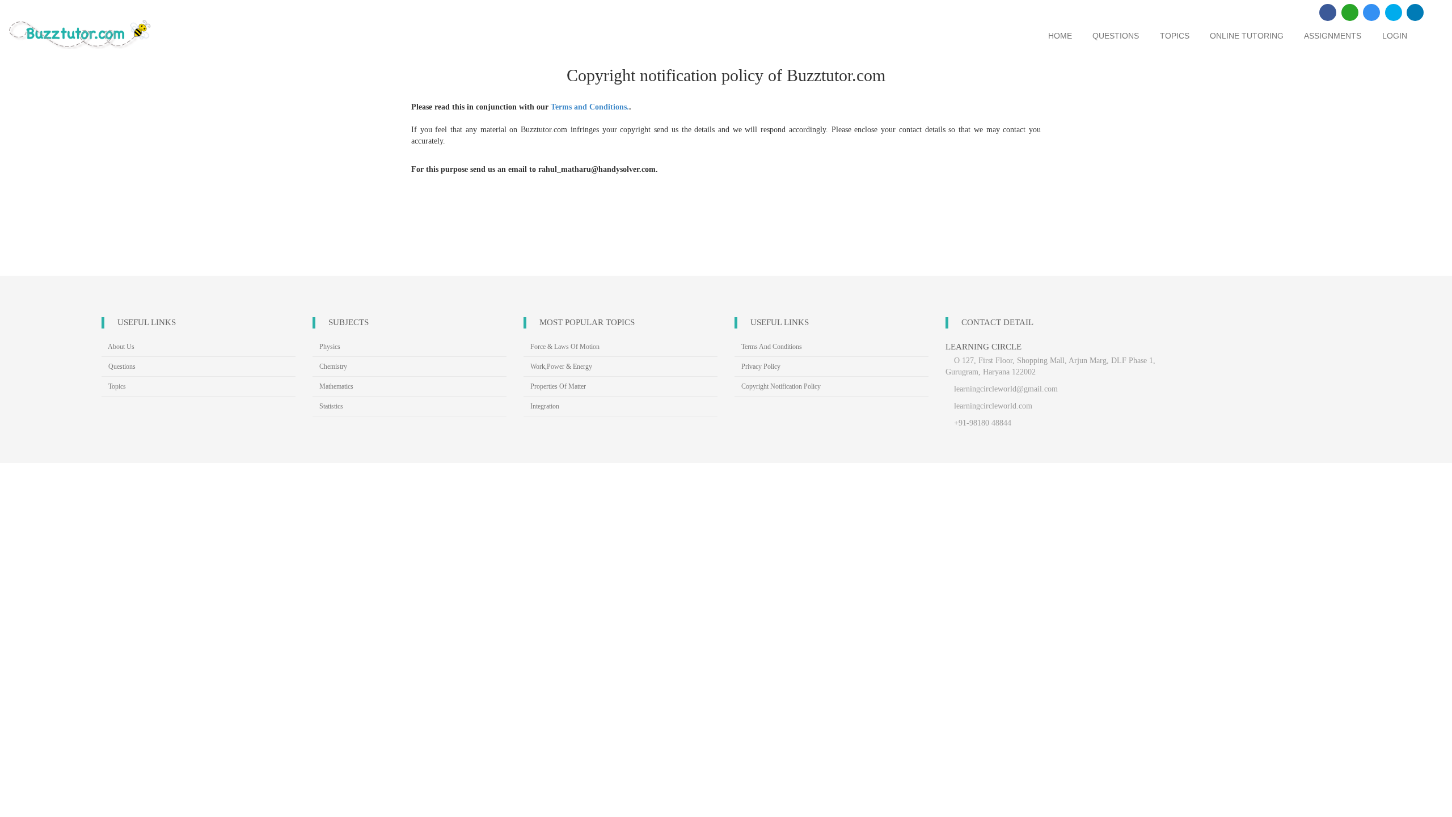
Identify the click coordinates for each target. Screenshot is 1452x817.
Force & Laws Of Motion (564, 347)
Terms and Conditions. (590, 107)
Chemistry (332, 366)
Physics (329, 347)
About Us (120, 347)
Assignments (1332, 35)
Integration (544, 406)
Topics (1174, 35)
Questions (1115, 35)
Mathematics (335, 386)
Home (1060, 35)
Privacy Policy (760, 366)
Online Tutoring (1247, 35)
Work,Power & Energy (560, 366)
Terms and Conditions (771, 347)
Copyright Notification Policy (780, 386)
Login (1394, 35)
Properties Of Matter (557, 386)
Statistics (330, 406)
